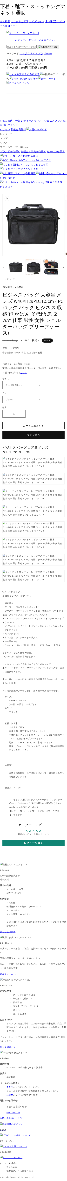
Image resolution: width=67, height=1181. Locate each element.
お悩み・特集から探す (33, 151)
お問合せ (32, 78)
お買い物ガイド (42, 160)
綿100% (48, 53)
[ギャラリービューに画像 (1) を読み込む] (16, 267)
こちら (23, 372)
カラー (5, 393)
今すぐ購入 (33, 434)
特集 (10, 120)
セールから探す (56, 151)
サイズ (5, 378)
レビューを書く (33, 843)
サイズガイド (36, 21)
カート (52, 78)
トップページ (8, 279)
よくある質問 (32, 74)
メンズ (53, 39)
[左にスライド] (3, 267)
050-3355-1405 (13, 1112)
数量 (4, 407)
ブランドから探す (10, 151)
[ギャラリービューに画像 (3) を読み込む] (51, 267)
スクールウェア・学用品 (14, 147)
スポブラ (25, 53)
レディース (21, 39)
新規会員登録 (18, 129)
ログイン (24, 83)
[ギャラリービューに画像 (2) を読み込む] (33, 267)
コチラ (10, 1094)
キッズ (38, 39)
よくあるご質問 (19, 21)
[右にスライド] (63, 267)
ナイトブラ (36, 53)
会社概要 (5, 21)
